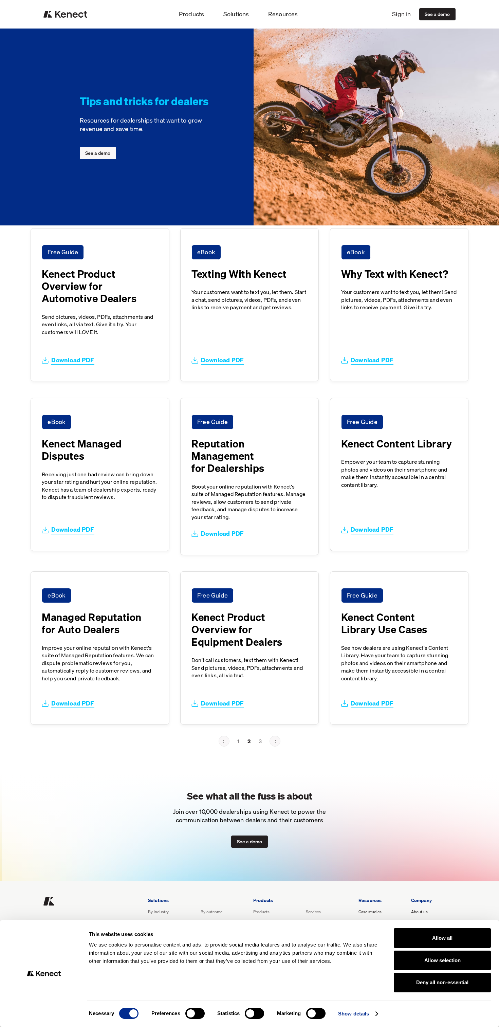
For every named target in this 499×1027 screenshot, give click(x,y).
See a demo (437, 14)
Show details (353, 1013)
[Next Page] (275, 741)
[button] (191, 14)
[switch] (195, 1013)
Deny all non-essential (442, 982)
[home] (65, 14)
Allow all (442, 938)
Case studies (370, 912)
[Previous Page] (224, 741)
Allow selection (442, 960)
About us (419, 912)
